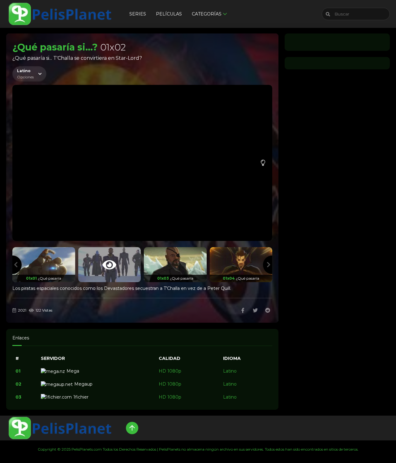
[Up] (132, 428)
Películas (169, 14)
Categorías (207, 14)
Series (137, 14)
